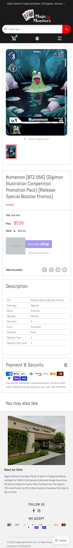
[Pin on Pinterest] (51, 269)
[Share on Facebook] (44, 269)
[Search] (66, 29)
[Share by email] (64, 269)
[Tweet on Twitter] (57, 269)
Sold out (15, 246)
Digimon (10, 204)
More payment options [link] (39, 252)
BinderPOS (26, 546)
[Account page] (37, 38)
